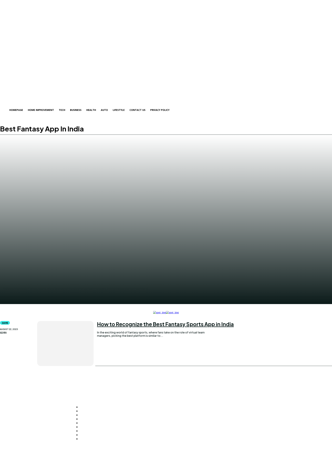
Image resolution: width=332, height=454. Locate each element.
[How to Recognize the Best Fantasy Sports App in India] (65, 343)
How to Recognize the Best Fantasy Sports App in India (165, 324)
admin (3, 332)
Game (5, 323)
